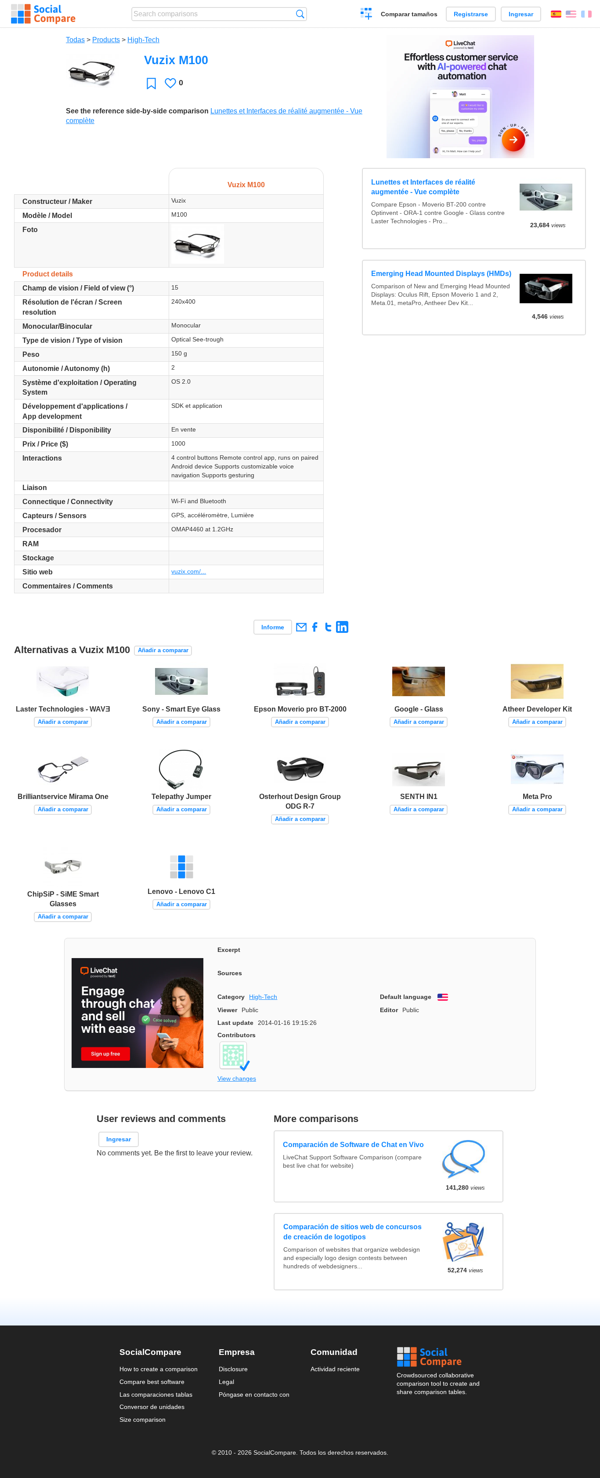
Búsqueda (300, 14)
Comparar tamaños (409, 14)
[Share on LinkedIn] (342, 627)
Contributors (236, 1035)
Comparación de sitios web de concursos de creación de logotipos (352, 1231)
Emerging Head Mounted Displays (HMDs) (441, 273)
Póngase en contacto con (254, 1394)
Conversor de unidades (151, 1406)
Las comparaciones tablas (155, 1394)
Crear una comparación (366, 15)
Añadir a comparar (163, 650)
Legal (226, 1381)
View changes (236, 1078)
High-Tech (143, 40)
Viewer (227, 1009)
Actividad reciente (335, 1369)
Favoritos (151, 83)
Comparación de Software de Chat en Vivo (353, 1144)
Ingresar (521, 14)
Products (106, 40)
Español (556, 14)
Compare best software (151, 1381)
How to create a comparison (158, 1369)
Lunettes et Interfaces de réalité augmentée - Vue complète (423, 187)
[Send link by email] (301, 627)
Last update (235, 1022)
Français (586, 14)
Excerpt (228, 949)
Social (439, 1357)
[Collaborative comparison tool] (43, 14)
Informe (272, 627)
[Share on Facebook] (315, 627)
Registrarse (471, 14)
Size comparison (142, 1419)
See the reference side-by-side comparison (137, 111)
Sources (229, 973)
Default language (405, 996)
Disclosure (233, 1369)
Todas (75, 40)
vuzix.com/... (188, 571)
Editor (389, 1009)
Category (231, 996)
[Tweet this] (328, 627)
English (571, 14)
